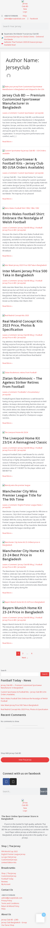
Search (3, 670)
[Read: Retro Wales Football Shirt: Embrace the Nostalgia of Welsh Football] (20, 208)
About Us (6, 914)
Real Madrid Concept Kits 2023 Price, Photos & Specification (24, 709)
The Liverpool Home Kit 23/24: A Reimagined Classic (24, 440)
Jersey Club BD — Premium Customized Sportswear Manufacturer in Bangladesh (21, 686)
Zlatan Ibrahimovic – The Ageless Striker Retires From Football (22, 382)
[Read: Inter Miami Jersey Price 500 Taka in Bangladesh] (24, 265)
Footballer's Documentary (28, 392)
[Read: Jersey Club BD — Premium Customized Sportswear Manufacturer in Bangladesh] (25, 88)
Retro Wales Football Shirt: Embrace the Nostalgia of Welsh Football (23, 218)
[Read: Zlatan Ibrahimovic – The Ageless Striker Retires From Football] (19, 372)
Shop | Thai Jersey (10, 846)
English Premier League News (30, 505)
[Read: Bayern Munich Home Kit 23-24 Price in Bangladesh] (23, 602)
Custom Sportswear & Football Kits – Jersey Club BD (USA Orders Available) (23, 163)
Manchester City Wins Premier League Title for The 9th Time (22, 495)
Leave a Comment (9, 113)
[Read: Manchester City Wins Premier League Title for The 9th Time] (16, 485)
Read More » (7, 141)
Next (25, 657)
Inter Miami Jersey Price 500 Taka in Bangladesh (19, 705)
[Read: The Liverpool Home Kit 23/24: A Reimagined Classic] (15, 432)
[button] (25, 48)
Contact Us (7, 889)
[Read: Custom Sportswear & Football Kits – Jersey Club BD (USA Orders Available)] (25, 152)
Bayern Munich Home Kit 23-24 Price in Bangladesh (23, 610)
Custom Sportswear (26, 113)
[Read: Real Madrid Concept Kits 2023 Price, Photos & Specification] (15, 315)
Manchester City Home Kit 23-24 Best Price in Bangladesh (23, 555)
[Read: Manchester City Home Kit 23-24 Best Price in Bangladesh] (25, 543)
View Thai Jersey (25, 760)
